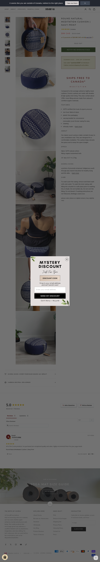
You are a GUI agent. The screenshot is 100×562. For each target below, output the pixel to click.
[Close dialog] (67, 259)
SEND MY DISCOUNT (50, 296)
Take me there (72, 3)
